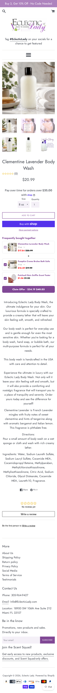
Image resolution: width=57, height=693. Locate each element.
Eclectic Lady (28, 675)
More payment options (28, 229)
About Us (7, 553)
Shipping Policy (11, 557)
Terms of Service (12, 575)
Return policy (10, 562)
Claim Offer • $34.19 (28, 289)
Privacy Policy (10, 566)
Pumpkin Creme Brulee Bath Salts (34, 261)
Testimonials (9, 579)
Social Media (9, 571)
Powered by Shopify (45, 675)
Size (24, 198)
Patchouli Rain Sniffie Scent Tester (34, 275)
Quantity (35, 199)
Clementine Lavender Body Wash (33, 244)
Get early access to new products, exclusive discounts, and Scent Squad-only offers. (28, 656)
